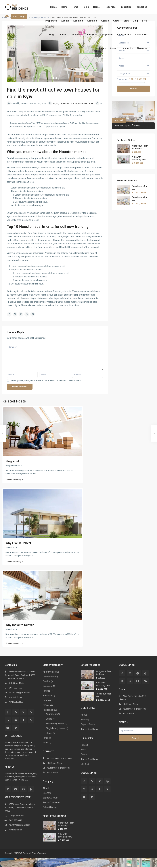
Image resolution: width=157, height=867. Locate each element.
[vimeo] (15, 728)
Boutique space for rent (127, 125)
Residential (48, 710)
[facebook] (8, 712)
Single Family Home (55, 728)
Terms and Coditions (60, 862)
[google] (8, 720)
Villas (45, 742)
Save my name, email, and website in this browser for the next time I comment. (46, 380)
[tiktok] (145, 673)
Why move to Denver (20, 625)
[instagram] (23, 789)
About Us (128, 48)
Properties (109, 7)
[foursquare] (31, 789)
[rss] (15, 712)
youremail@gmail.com (19, 692)
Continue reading (13, 480)
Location (29, 17)
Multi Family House (55, 723)
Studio (49, 733)
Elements (142, 48)
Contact (62, 34)
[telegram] (137, 673)
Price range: (122, 79)
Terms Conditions (51, 802)
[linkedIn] (15, 720)
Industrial (47, 695)
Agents (65, 20)
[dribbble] (31, 712)
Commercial (49, 676)
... (37, 474)
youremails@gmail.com (58, 768)
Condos (46, 681)
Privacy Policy (112, 862)
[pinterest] (31, 720)
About (116, 20)
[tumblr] (23, 720)
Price (36, 17)
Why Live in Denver (18, 543)
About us (78, 20)
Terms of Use (24, 862)
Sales (83, 749)
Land (45, 700)
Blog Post (12, 461)
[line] (137, 681)
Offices (46, 705)
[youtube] (8, 728)
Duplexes (47, 686)
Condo (49, 719)
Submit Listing (50, 807)
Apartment (51, 714)
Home (53, 7)
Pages (102, 48)
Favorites (92, 34)
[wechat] (145, 681)
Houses (46, 691)
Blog (126, 20)
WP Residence (15, 829)
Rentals (84, 745)
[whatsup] (130, 673)
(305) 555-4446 (16, 683)
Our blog (85, 764)
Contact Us (141, 34)
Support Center (50, 797)
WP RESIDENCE (16, 702)
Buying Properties (61, 103)
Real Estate (88, 103)
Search (133, 88)
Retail (45, 738)
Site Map (47, 793)
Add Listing (19, 16)
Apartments (49, 672)
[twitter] (23, 712)
